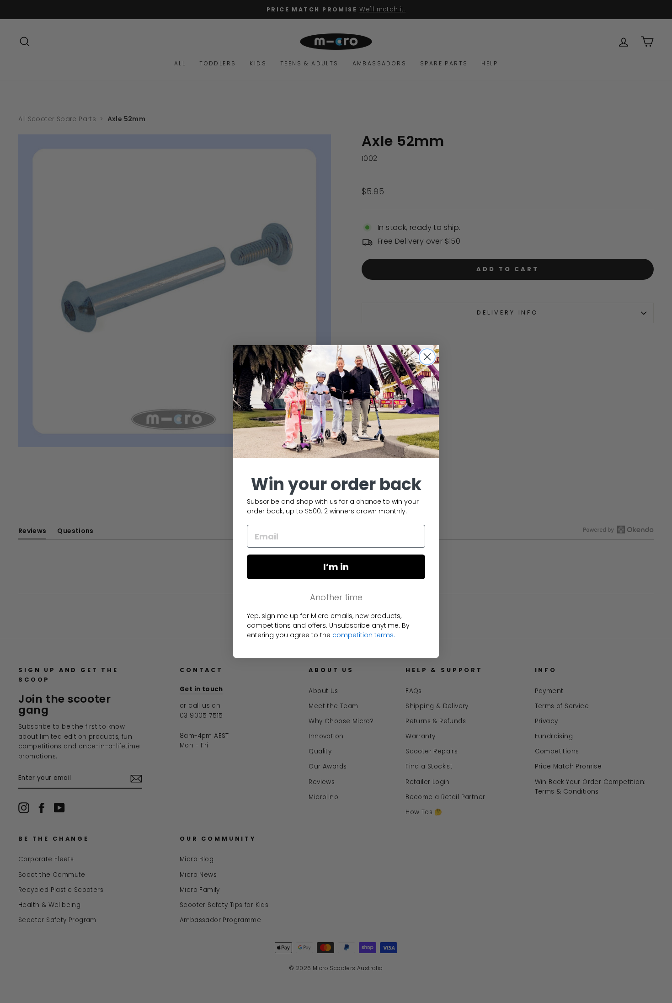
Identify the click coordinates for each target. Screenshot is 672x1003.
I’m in (336, 566)
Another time (336, 597)
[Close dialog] (427, 357)
